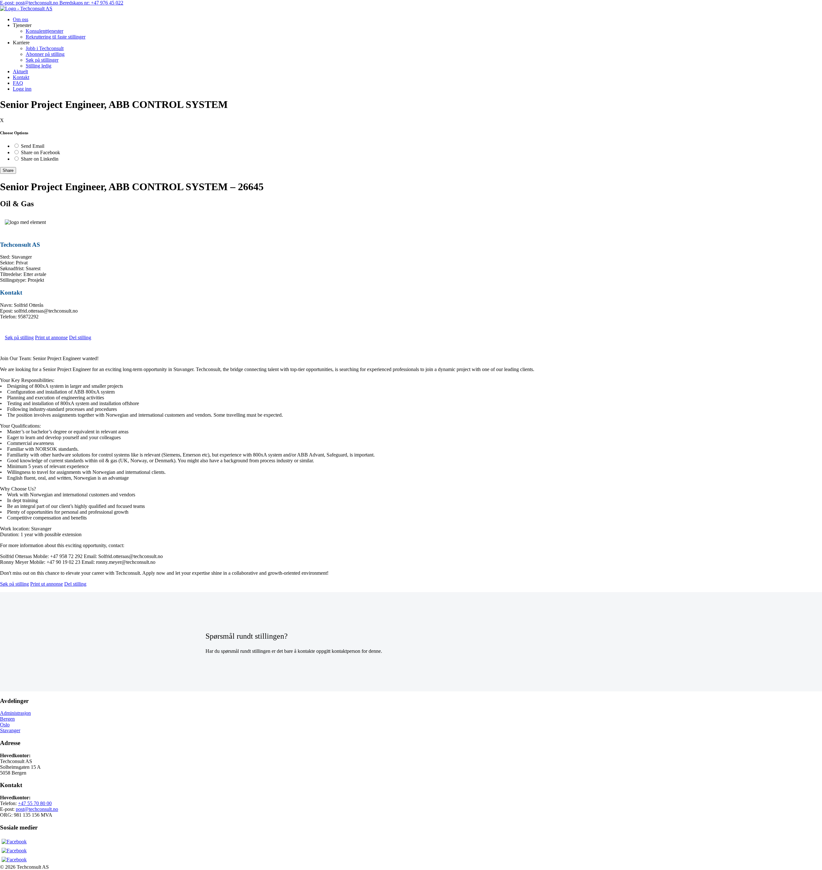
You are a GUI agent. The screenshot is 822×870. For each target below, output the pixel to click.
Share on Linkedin (39, 159)
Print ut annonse (51, 337)
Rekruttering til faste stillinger (55, 37)
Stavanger (10, 730)
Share (8, 170)
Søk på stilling (19, 337)
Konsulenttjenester (44, 31)
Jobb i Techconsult (45, 48)
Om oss (20, 19)
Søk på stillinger (42, 60)
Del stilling (80, 337)
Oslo (5, 724)
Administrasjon (15, 713)
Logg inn (22, 89)
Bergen (7, 719)
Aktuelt (20, 71)
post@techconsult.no (37, 809)
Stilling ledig (38, 65)
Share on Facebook (40, 152)
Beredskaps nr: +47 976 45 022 (91, 2)
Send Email (32, 146)
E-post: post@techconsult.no (29, 2)
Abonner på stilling (45, 54)
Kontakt (21, 77)
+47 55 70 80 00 (35, 803)
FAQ (18, 83)
